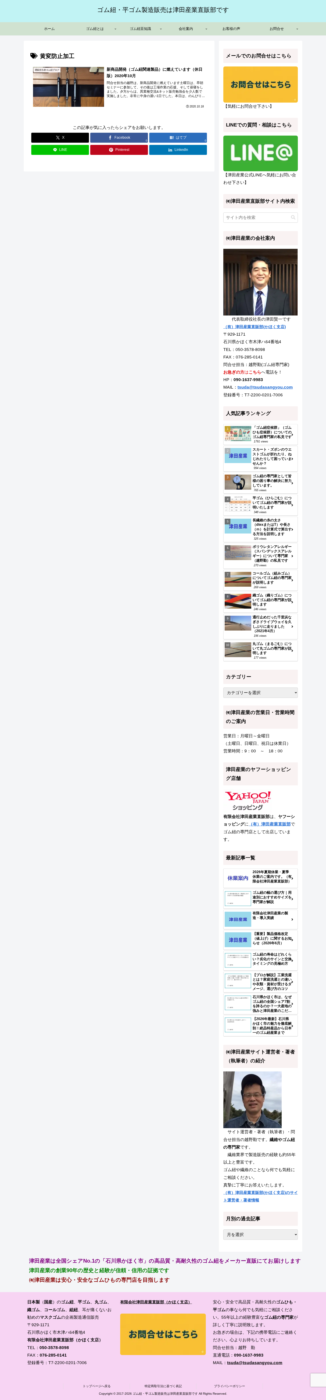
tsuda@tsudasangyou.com (265, 387)
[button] (293, 217)
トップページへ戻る (97, 1386)
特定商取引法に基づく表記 (163, 1386)
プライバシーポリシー (229, 1386)
